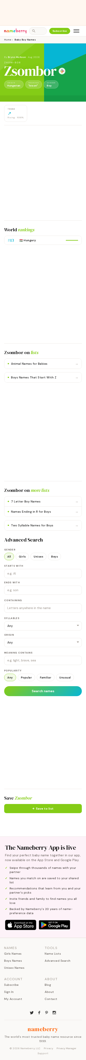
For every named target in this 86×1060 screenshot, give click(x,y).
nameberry (43, 1029)
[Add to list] (62, 71)
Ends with (12, 582)
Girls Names (13, 953)
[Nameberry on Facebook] (39, 1012)
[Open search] (38, 31)
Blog (48, 985)
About (49, 992)
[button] (43, 808)
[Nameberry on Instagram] (54, 1012)
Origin (9, 634)
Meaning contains (18, 652)
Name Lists (53, 953)
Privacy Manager (66, 1048)
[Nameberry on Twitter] (32, 1012)
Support (43, 1053)
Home (7, 39)
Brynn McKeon (17, 57)
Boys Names (13, 961)
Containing (13, 600)
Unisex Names (14, 968)
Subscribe (60, 31)
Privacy (48, 1048)
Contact (51, 999)
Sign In (9, 992)
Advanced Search (58, 961)
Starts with (13, 565)
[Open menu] (76, 31)
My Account (13, 999)
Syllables (11, 618)
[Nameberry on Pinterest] (47, 1012)
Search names (43, 691)
